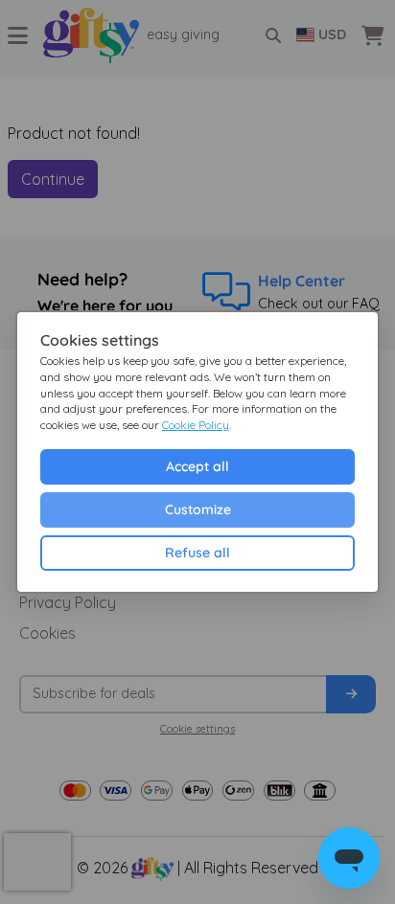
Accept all (197, 466)
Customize (198, 509)
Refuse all (197, 552)
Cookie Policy (195, 425)
